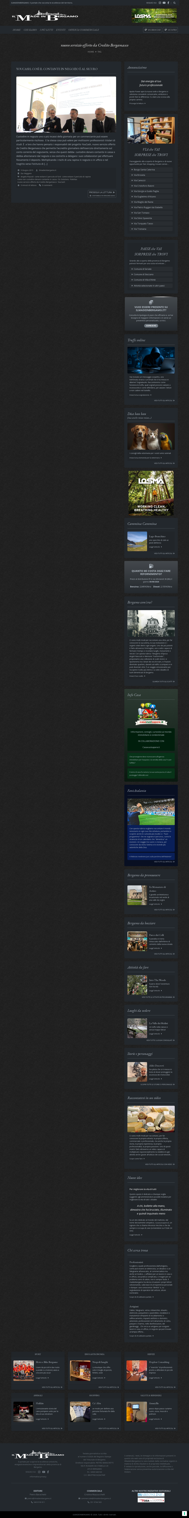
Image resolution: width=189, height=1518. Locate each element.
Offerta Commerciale (83, 29)
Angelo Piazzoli (27, 176)
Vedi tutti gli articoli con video (159, 1164)
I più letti (46, 29)
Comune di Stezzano (143, 274)
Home (17, 29)
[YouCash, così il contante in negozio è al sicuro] (66, 105)
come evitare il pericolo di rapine (76, 176)
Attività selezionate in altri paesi (149, 285)
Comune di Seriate (142, 269)
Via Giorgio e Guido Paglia (146, 191)
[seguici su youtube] (164, 2)
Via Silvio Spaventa (142, 218)
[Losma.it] (154, 15)
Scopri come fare (136, 1158)
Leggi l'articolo (154, 547)
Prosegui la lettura (136, 103)
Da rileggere (26, 173)
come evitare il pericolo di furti (48, 176)
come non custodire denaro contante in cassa (37, 179)
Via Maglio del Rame (143, 202)
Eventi (60, 29)
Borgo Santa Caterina (144, 169)
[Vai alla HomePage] (45, 15)
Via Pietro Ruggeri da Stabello (148, 207)
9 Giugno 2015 (27, 170)
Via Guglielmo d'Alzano (144, 196)
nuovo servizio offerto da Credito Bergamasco (37, 182)
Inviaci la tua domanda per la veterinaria (144, 458)
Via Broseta (139, 175)
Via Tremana (139, 229)
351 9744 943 (96, 1502)
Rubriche (154, 29)
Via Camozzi (139, 180)
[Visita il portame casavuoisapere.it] (151, 1499)
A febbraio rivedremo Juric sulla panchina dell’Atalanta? (150, 856)
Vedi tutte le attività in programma (157, 997)
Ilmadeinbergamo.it (47, 170)
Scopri (172, 29)
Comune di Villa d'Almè (144, 279)
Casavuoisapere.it (162, 1223)
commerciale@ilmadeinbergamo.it (96, 1498)
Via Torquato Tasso (143, 223)
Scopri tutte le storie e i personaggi (157, 1084)
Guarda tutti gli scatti (162, 681)
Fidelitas (73, 179)
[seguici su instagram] (159, 2)
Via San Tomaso (141, 212)
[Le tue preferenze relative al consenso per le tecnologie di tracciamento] (184, 1513)
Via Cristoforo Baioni (143, 185)
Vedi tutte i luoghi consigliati (159, 1040)
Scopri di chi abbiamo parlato (140, 1297)
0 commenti (47, 185)
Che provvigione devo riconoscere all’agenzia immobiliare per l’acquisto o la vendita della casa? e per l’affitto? (150, 759)
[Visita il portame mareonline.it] (151, 1494)
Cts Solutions (63, 179)
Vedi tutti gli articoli (163, 400)
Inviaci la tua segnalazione (139, 395)
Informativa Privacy (38, 1476)
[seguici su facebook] (168, 2)
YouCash (61, 182)
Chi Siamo (30, 29)
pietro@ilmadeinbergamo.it (39, 1498)
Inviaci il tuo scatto (136, 676)
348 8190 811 (39, 1502)
